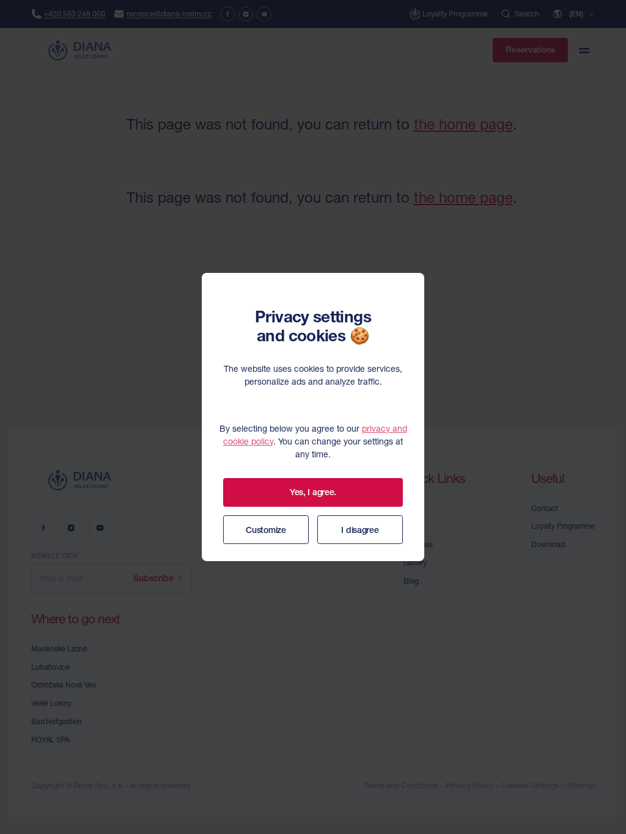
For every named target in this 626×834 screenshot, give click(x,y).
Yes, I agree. (313, 492)
